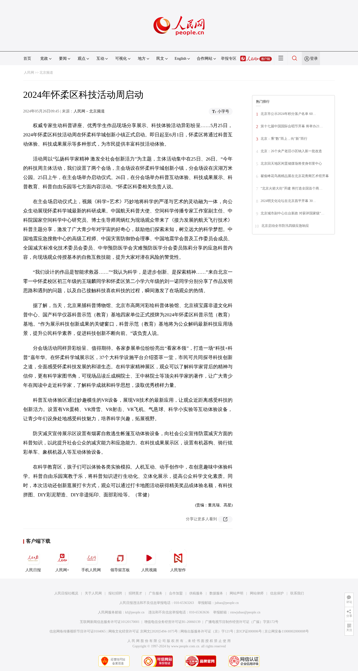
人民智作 (178, 570)
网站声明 (236, 593)
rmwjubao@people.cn (245, 612)
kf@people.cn (134, 612)
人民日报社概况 (66, 593)
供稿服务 (196, 593)
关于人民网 (93, 593)
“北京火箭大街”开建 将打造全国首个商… (291, 188)
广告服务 (155, 593)
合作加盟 (176, 593)
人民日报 (33, 570)
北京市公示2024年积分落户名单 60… (288, 114)
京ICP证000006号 (249, 631)
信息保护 (277, 593)
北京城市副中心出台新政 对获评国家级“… (292, 213)
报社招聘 (115, 593)
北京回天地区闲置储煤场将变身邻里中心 (291, 163)
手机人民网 (91, 570)
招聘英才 (135, 593)
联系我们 (297, 593)
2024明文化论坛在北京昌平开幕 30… (288, 201)
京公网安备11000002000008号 (286, 631)
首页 (27, 58)
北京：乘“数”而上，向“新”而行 (284, 138)
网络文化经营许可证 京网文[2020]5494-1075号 (143, 631)
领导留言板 (120, 570)
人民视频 (149, 570)
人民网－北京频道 (89, 111)
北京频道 (46, 72)
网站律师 (257, 593)
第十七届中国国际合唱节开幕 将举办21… (292, 126)
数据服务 (216, 593)
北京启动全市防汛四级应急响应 (285, 226)
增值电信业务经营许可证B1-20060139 (172, 622)
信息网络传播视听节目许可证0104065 (77, 631)
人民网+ (62, 570)
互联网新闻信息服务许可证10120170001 (110, 622)
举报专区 (228, 58)
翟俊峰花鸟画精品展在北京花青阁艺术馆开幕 (295, 176)
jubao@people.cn (227, 603)
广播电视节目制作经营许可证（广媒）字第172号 (241, 622)
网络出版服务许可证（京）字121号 (206, 631)
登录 (314, 58)
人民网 (29, 72)
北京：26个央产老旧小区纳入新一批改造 (291, 151)
